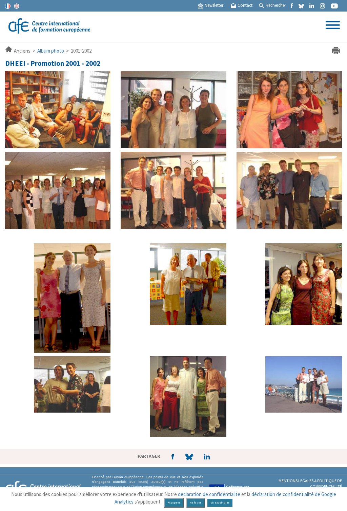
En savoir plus (220, 502)
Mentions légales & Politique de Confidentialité (310, 483)
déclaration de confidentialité (209, 494)
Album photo (50, 51)
